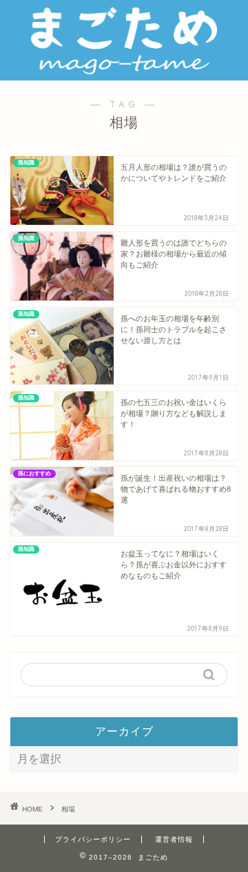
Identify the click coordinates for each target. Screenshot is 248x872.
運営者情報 (174, 839)
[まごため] (124, 69)
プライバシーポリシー (93, 839)
